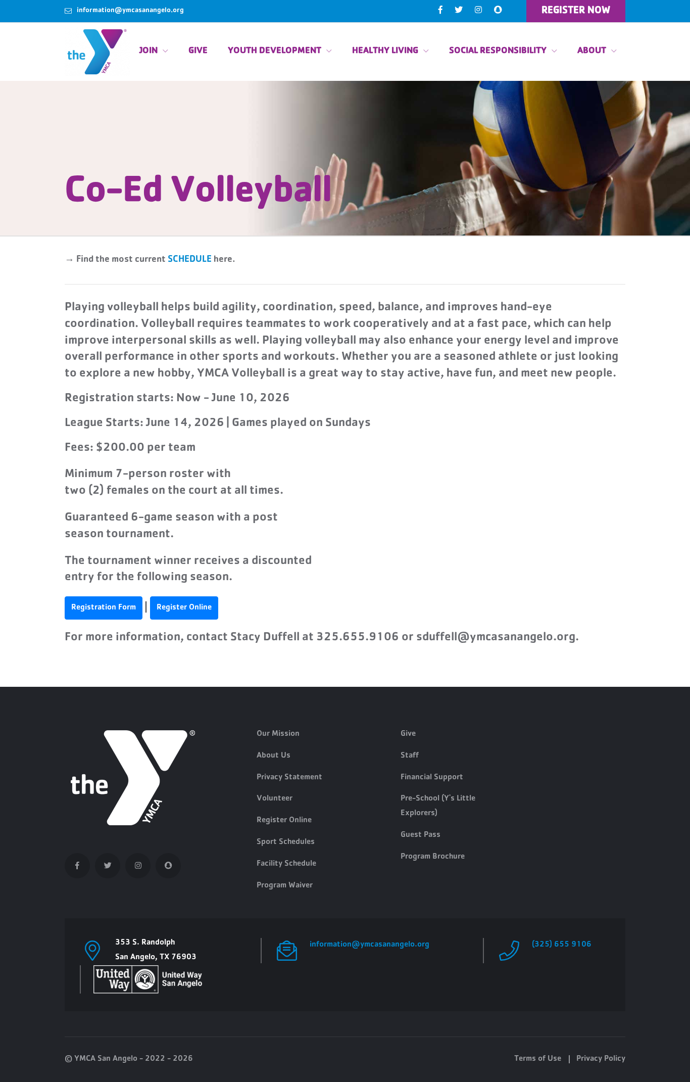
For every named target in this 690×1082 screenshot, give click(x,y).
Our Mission (278, 734)
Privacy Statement (289, 778)
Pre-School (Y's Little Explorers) (438, 806)
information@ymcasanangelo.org (130, 10)
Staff (410, 756)
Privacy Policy (600, 1059)
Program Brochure (433, 857)
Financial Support (432, 778)
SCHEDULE (190, 260)
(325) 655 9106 (562, 945)
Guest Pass (420, 835)
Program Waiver (285, 886)
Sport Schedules (286, 842)
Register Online (284, 821)
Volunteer (274, 799)
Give (198, 51)
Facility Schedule (286, 864)
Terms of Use (537, 1059)
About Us (273, 756)
